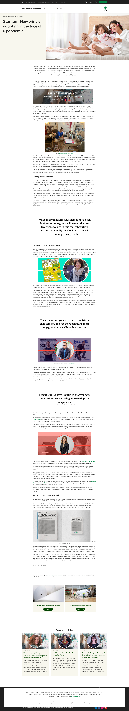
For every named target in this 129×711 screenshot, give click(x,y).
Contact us (103, 2)
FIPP (84, 575)
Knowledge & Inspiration (50, 9)
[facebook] (99, 708)
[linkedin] (96, 708)
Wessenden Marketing (88, 461)
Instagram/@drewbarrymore (66, 153)
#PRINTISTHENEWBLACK (54, 575)
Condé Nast (71, 457)
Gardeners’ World (70, 283)
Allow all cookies (45, 703)
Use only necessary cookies (62, 703)
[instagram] (102, 708)
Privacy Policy (75, 696)
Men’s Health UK (71, 363)
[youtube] (105, 708)
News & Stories (61, 9)
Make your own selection (81, 703)
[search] (96, 2)
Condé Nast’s (37, 419)
